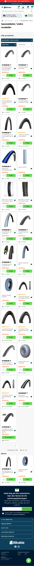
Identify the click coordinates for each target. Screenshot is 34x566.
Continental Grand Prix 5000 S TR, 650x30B (7, 329)
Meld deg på (27, 509)
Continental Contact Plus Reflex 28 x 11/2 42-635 (23, 330)
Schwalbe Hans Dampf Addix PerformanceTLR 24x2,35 (7, 431)
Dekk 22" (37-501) (22, 167)
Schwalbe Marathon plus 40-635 (23, 67)
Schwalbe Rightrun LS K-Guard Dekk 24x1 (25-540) (7, 136)
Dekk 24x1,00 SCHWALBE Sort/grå (23, 396)
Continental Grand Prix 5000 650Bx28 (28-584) (7, 397)
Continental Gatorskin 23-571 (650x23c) (23, 135)
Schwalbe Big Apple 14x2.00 (23, 232)
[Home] (2, 20)
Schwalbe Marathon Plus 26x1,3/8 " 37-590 (23, 101)
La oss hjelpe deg (6, 519)
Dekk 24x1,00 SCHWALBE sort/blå (7, 169)
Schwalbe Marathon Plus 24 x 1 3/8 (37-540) (7, 363)
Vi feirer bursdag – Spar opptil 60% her (18, 1)
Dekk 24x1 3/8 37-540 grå (23, 263)
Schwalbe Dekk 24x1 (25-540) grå (7, 232)
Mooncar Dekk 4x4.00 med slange (23, 362)
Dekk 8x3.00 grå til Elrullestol (6, 296)
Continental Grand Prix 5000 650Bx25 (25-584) (23, 297)
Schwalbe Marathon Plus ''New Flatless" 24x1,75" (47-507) (7, 68)
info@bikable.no (4, 554)
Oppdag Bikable (6, 523)
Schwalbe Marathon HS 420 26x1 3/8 (7, 265)
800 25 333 (3, 553)
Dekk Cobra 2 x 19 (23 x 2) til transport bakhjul (7, 200)
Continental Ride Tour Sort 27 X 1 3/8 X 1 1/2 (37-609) (7, 102)
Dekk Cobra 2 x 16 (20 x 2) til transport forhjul (24, 200)
